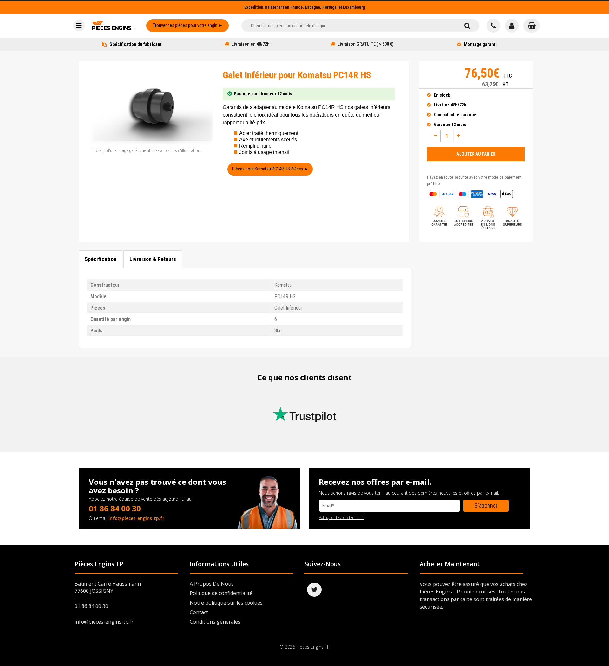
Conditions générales (215, 621)
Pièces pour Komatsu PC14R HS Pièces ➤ (270, 168)
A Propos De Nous (212, 583)
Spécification (100, 259)
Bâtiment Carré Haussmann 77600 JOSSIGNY (108, 587)
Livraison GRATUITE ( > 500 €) (365, 44)
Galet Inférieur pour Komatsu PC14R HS (297, 74)
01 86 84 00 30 (115, 508)
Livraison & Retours (152, 259)
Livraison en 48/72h (251, 44)
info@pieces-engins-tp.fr (136, 518)
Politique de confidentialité (341, 517)
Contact (199, 612)
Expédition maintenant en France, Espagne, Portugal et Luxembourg (304, 7)
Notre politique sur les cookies (226, 602)
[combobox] (348, 25)
